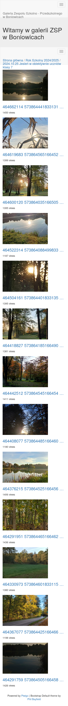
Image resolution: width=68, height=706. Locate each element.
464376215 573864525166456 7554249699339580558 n (34, 488)
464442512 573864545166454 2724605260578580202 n (34, 393)
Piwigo (24, 695)
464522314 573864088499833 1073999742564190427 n (34, 250)
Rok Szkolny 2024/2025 (42, 60)
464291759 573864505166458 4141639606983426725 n (34, 679)
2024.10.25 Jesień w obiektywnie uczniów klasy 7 (32, 65)
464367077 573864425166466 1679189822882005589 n (34, 632)
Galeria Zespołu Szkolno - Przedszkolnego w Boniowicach (32, 14)
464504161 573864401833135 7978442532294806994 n (34, 297)
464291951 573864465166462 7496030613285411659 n (34, 536)
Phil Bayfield (34, 699)
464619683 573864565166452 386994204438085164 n (34, 154)
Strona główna (13, 60)
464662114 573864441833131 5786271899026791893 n (34, 106)
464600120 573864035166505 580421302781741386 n (34, 202)
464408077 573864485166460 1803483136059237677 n (34, 441)
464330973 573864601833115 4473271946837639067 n (34, 584)
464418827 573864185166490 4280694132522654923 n (34, 345)
